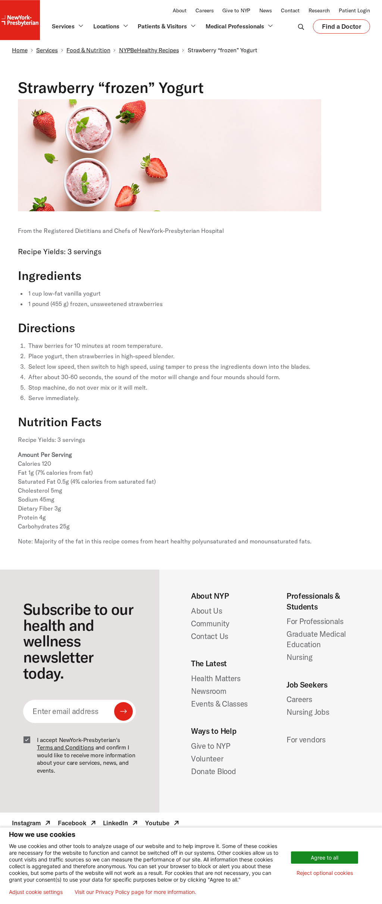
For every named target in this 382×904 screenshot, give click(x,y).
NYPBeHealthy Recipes (149, 50)
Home (20, 50)
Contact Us (209, 636)
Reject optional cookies (325, 873)
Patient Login (354, 10)
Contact (290, 10)
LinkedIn (121, 824)
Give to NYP (236, 10)
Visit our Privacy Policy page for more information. (135, 892)
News (265, 10)
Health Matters (216, 678)
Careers (204, 10)
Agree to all (324, 857)
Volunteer (207, 758)
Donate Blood (213, 771)
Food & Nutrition (88, 50)
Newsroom (208, 691)
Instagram (32, 824)
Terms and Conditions (65, 747)
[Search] (301, 26)
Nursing (299, 657)
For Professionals (315, 621)
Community (210, 623)
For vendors (306, 739)
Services (47, 50)
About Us (206, 610)
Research (319, 10)
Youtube (163, 824)
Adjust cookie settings (36, 892)
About (180, 10)
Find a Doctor (341, 28)
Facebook (77, 824)
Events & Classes (219, 703)
